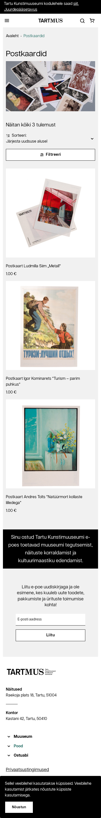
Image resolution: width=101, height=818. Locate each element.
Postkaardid (34, 36)
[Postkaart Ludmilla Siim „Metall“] (50, 213)
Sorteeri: (19, 136)
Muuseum (23, 737)
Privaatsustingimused (27, 770)
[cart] (92, 20)
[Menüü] (7, 20)
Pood (18, 746)
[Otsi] (82, 20)
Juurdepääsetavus (20, 10)
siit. (76, 4)
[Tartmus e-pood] (50, 20)
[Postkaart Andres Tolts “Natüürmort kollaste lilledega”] (50, 443)
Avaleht (12, 36)
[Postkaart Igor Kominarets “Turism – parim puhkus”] (50, 325)
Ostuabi (21, 755)
